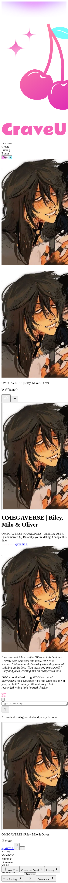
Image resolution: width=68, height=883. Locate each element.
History (50, 870)
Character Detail (30, 870)
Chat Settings (10, 879)
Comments (43, 879)
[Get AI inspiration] (3, 700)
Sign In (7, 157)
